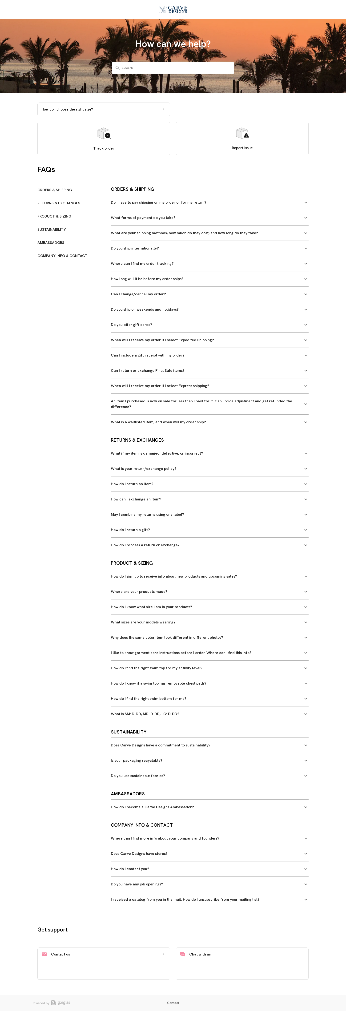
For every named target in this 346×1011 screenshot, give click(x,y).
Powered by (40, 1003)
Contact (173, 1003)
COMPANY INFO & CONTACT (62, 255)
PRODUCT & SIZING (54, 216)
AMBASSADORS (50, 242)
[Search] (118, 68)
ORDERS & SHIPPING (54, 189)
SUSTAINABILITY (51, 229)
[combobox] (175, 68)
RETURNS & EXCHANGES (58, 203)
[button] (210, 202)
